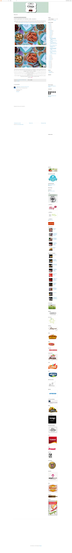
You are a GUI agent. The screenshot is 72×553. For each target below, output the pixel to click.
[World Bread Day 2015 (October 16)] (52, 185)
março (51, 57)
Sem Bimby (50, 72)
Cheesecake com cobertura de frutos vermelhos (55, 243)
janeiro (51, 59)
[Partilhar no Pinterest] (31, 79)
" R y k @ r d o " (18, 86)
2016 (50, 64)
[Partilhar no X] (30, 79)
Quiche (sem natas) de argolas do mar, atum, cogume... (53, 39)
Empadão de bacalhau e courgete (54, 284)
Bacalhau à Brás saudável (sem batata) (55, 289)
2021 (50, 28)
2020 (50, 29)
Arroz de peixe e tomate (53, 50)
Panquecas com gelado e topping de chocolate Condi (53, 49)
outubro (51, 32)
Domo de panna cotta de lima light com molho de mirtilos (55, 234)
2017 (50, 63)
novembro (51, 31)
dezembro (51, 30)
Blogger (41, 545)
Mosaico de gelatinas (54, 229)
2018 (50, 62)
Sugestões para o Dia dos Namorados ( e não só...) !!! (55, 279)
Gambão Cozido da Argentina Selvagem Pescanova (27, 22)
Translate (54, 20)
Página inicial (16, 14)
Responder (17, 91)
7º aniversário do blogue (53, 53)
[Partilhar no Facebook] (30, 79)
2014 (50, 66)
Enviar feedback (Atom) (20, 124)
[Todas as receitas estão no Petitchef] (51, 224)
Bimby (50, 71)
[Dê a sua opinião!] (29, 79)
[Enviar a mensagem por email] (28, 79)
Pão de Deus (54, 292)
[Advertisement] (30, 115)
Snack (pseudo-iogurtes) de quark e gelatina (55, 298)
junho (50, 37)
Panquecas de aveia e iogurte (55, 264)
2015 (50, 65)
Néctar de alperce (54, 248)
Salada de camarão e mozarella (52, 46)
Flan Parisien (54, 254)
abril (50, 56)
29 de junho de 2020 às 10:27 (25, 86)
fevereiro (51, 58)
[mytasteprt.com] (50, 220)
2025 (50, 23)
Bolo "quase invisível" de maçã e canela (55, 260)
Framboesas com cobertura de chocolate (55, 239)
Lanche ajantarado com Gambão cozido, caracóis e (53, 43)
